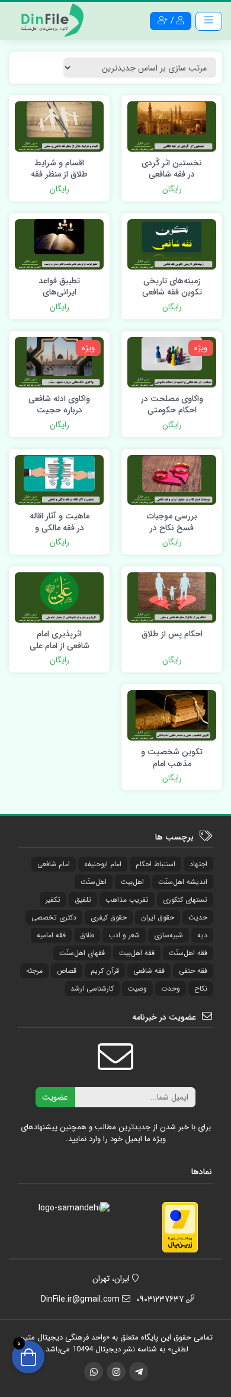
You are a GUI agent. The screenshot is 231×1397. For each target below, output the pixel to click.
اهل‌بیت (132, 881)
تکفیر (53, 899)
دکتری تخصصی (53, 917)
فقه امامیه (51, 935)
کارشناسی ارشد (92, 988)
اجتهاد (198, 864)
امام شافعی (53, 864)
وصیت (137, 988)
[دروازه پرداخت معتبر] (180, 1226)
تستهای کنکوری (185, 899)
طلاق (87, 935)
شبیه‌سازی (168, 935)
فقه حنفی (193, 970)
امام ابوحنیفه (102, 864)
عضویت (55, 1097)
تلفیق (83, 899)
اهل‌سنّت (94, 881)
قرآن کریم (105, 970)
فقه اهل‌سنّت (188, 953)
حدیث (197, 917)
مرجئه (34, 970)
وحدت (170, 988)
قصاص (66, 970)
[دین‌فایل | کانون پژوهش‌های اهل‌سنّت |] (50, 20)
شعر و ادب (124, 935)
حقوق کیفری (109, 917)
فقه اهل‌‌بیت (137, 953)
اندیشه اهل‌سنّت (182, 881)
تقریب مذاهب (127, 899)
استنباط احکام (155, 864)
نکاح (200, 988)
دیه (202, 935)
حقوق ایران (157, 917)
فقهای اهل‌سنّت (82, 953)
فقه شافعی (149, 970)
